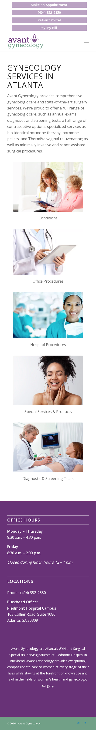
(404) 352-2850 (49, 12)
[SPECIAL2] (48, 380)
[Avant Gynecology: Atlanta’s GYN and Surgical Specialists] (39, 42)
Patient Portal (49, 20)
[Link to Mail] (78, 722)
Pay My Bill (48, 28)
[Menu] (86, 42)
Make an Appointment (49, 5)
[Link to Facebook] (85, 722)
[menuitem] (49, 5)
